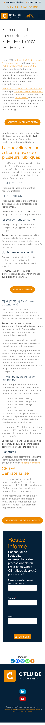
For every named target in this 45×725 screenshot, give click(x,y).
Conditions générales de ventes (28, 709)
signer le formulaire (30, 463)
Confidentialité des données (22, 712)
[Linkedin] (13, 661)
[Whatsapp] (27, 661)
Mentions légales (10, 709)
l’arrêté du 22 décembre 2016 (28, 92)
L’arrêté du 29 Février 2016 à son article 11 (22, 89)
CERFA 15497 (21, 98)
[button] (40, 16)
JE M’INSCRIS (22, 636)
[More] (32, 661)
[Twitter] (22, 661)
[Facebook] (18, 661)
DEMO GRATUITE (29, 16)
